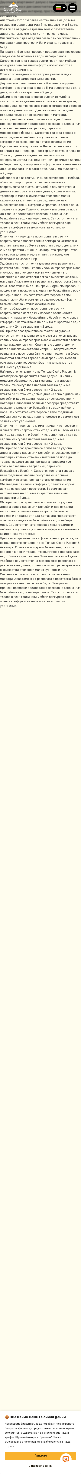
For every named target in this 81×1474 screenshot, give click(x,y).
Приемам (40, 1455)
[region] (40, 1442)
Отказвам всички (41, 1465)
